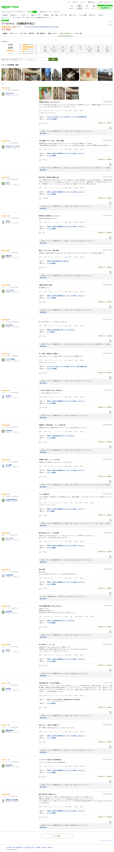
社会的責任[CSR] (29, 847)
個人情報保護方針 (18, 847)
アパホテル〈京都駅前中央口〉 (19, 23)
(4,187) (65, 33)
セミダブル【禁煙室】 (51, 119)
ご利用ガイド (75, 2)
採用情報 (38, 847)
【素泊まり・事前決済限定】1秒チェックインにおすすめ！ (60, 329)
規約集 (44, 847)
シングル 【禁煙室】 (51, 155)
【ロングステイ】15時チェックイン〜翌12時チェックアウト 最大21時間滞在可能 (66, 117)
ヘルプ (68, 2)
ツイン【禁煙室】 (50, 332)
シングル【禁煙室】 (51, 263)
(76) (41, 33)
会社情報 (9, 847)
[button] (3, 74)
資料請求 (49, 847)
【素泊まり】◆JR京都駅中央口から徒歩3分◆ (57, 261)
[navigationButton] (110, 74)
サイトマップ (83, 2)
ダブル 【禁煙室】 (50, 511)
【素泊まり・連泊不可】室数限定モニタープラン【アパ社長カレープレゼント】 (65, 153)
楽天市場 (100, 2)
